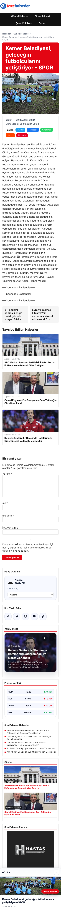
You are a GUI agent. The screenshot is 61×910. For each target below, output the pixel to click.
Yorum (7, 473)
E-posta (8, 515)
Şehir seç (12, 588)
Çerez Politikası (24, 23)
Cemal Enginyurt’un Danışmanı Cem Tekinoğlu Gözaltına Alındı (29, 737)
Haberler (6, 33)
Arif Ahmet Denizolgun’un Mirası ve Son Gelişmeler (31, 752)
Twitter (20, 130)
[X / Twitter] (16, 616)
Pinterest (22, 135)
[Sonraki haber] (51, 638)
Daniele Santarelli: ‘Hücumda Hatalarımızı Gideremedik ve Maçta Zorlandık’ (26, 743)
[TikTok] (43, 616)
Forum (41, 23)
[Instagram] (25, 616)
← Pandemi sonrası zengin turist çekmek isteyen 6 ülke (13, 314)
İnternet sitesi (10, 527)
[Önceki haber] (45, 638)
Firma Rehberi (42, 16)
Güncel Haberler (20, 16)
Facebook (32, 130)
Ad (5, 503)
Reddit (10, 135)
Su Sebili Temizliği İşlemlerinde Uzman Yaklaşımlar (31, 748)
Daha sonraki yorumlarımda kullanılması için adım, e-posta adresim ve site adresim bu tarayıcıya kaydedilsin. (28, 547)
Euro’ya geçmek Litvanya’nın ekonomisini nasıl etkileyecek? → (42, 314)
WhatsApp (46, 130)
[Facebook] (8, 616)
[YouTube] (34, 616)
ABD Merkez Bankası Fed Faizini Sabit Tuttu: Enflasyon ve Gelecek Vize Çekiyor (28, 731)
